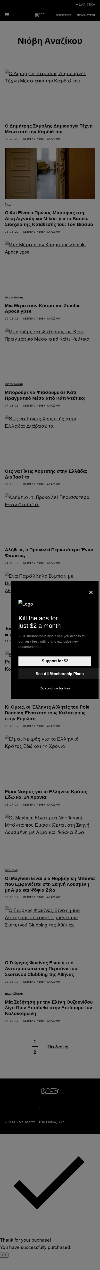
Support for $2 (55, 661)
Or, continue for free (55, 688)
